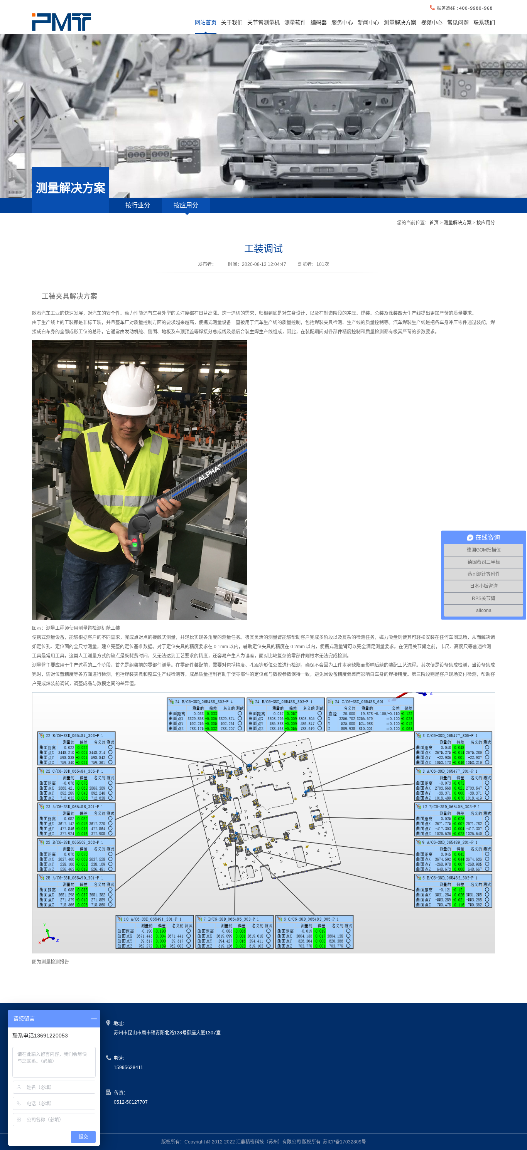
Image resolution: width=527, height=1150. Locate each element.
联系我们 (484, 22)
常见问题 (458, 22)
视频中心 (432, 22)
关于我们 (232, 22)
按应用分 (186, 205)
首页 (434, 222)
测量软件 (295, 22)
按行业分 (137, 205)
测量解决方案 (400, 22)
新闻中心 (368, 22)
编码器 (319, 22)
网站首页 (205, 22)
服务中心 (342, 22)
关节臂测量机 (263, 22)
